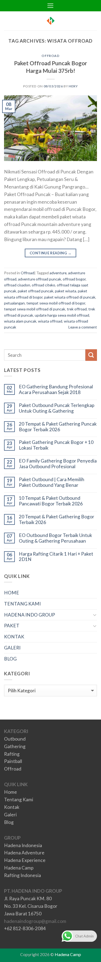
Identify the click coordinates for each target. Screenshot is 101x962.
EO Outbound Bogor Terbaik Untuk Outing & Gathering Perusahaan (55, 538)
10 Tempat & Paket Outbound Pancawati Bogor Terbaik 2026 (51, 500)
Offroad (50, 56)
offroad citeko (43, 285)
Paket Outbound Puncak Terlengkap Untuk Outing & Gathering (56, 408)
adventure (58, 273)
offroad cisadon (17, 285)
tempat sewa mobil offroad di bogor (55, 303)
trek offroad (77, 309)
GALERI (12, 648)
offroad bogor (74, 279)
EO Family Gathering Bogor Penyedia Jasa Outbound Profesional (58, 463)
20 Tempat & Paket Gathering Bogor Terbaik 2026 (56, 519)
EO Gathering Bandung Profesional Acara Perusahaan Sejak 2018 (56, 389)
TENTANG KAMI (22, 604)
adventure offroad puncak (39, 279)
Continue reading (50, 253)
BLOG (10, 659)
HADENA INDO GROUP (29, 615)
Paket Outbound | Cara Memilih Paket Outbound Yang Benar (51, 482)
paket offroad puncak (35, 291)
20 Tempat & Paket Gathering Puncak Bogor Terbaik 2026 (58, 426)
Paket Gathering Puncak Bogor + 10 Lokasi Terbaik (56, 445)
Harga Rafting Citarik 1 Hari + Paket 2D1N (56, 556)
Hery (73, 86)
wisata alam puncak (20, 321)
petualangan (14, 303)
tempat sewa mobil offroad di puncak (34, 309)
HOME (11, 592)
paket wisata (65, 291)
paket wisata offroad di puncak (69, 297)
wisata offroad (50, 321)
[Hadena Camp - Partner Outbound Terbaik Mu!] (51, 21)
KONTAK (14, 636)
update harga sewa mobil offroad (62, 315)
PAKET (11, 625)
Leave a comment (82, 327)
